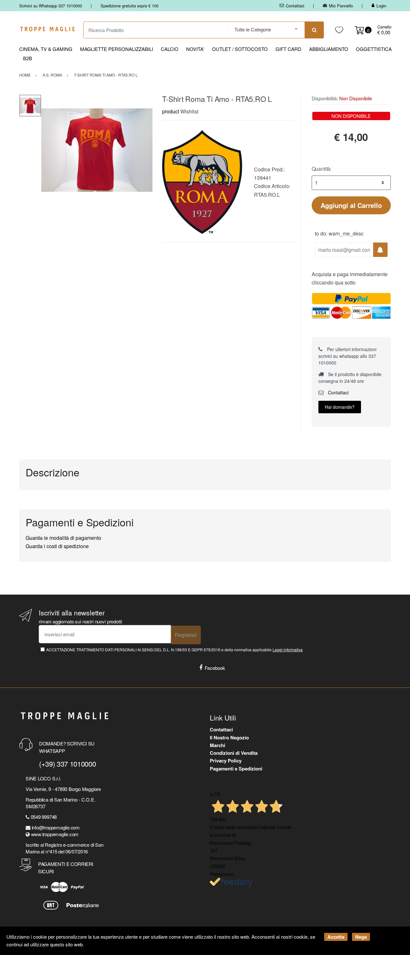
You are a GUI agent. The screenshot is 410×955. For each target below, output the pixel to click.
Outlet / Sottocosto (240, 48)
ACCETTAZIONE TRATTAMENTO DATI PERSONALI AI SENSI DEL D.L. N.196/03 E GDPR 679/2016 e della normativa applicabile (174, 649)
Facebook (215, 667)
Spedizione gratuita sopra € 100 (130, 6)
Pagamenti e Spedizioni (236, 768)
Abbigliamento (328, 48)
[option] (96, 150)
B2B (27, 58)
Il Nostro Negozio (229, 737)
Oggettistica (374, 48)
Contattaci (295, 6)
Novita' (195, 48)
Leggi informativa (288, 649)
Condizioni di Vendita (234, 752)
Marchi (217, 745)
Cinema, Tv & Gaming (45, 48)
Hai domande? (340, 407)
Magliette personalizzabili (116, 48)
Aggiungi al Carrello (351, 205)
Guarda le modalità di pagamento (63, 537)
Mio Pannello (341, 6)
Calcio (169, 48)
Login (381, 6)
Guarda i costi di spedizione (57, 546)
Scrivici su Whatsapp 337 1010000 (50, 6)
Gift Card (288, 48)
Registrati (186, 634)
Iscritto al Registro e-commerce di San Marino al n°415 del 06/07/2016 (64, 848)
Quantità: (322, 168)
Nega (361, 936)
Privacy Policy (226, 760)
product (170, 111)
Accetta (335, 936)
